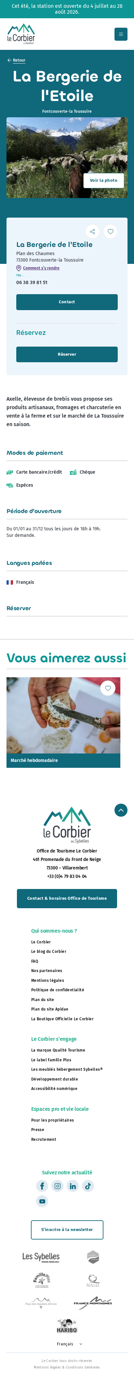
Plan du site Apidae (50, 1009)
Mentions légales (47, 980)
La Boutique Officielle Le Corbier (62, 1019)
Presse (37, 1129)
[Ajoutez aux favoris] (110, 231)
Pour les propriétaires (52, 1120)
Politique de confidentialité (57, 990)
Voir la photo (104, 180)
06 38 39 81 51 (31, 282)
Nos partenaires (46, 970)
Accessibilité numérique (54, 1088)
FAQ (34, 961)
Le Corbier (41, 942)
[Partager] (92, 231)
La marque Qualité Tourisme (58, 1050)
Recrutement (43, 1139)
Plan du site (42, 999)
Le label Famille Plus (51, 1060)
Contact (67, 301)
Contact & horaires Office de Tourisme (67, 898)
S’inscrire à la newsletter (67, 1229)
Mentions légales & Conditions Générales (67, 1368)
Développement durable (54, 1079)
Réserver (67, 354)
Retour (19, 60)
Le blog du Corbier (48, 951)
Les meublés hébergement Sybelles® (67, 1069)
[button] (67, 1344)
